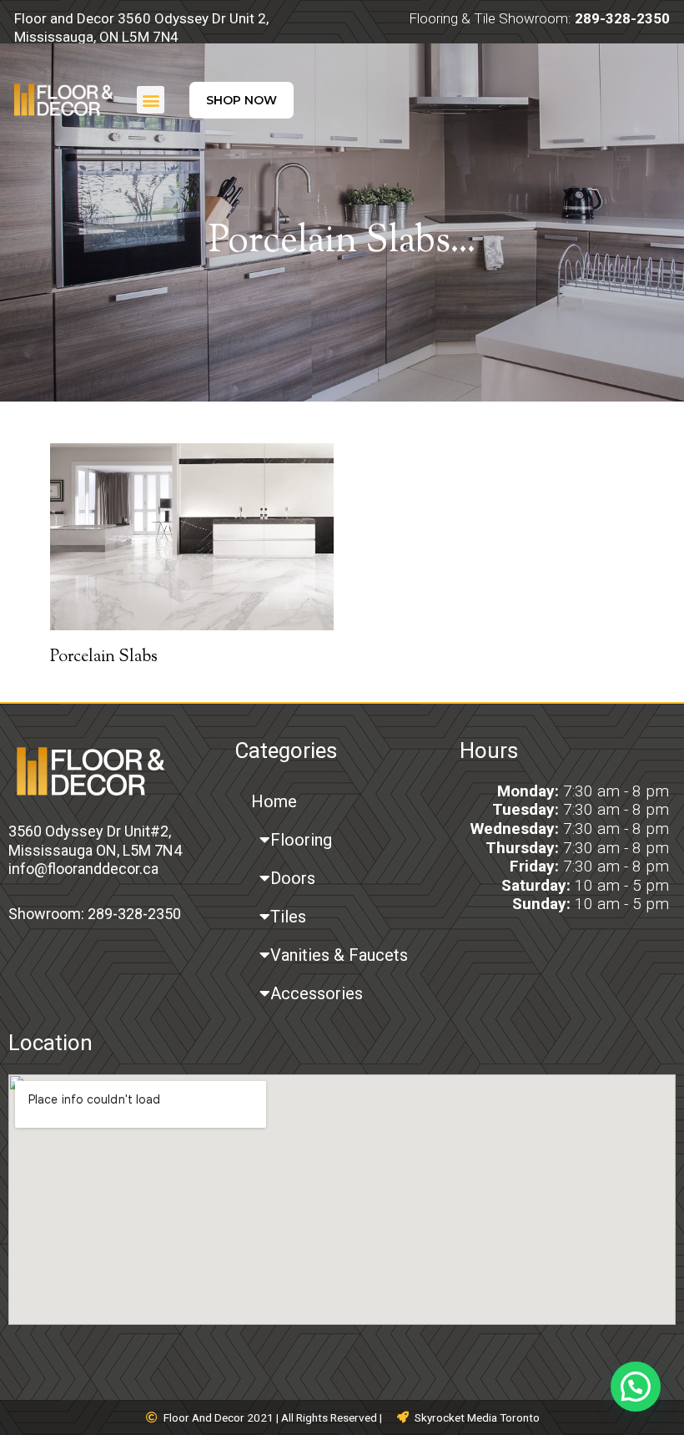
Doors (292, 878)
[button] (150, 100)
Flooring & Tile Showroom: (539, 18)
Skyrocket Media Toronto (477, 1417)
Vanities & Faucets (339, 955)
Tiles (288, 917)
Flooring (301, 840)
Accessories (316, 993)
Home (274, 801)
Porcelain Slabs (104, 657)
